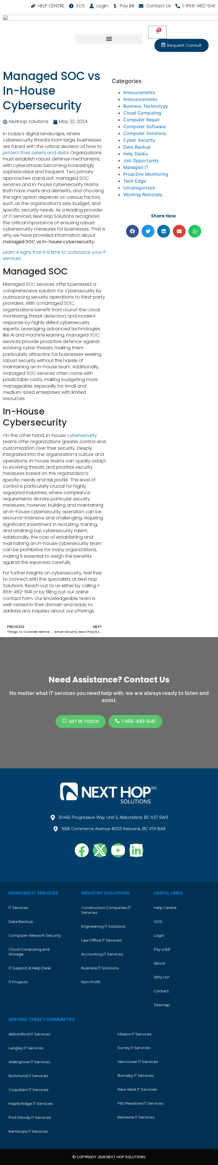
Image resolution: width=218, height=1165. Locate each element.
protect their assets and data (35, 152)
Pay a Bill (162, 949)
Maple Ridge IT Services (31, 1103)
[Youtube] (118, 850)
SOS (158, 921)
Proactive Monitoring (145, 174)
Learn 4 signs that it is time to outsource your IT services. (54, 255)
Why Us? (161, 977)
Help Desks (135, 154)
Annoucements (139, 92)
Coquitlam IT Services (28, 1089)
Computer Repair (141, 119)
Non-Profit (90, 982)
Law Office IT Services (101, 940)
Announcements (140, 99)
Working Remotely (142, 194)
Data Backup (137, 147)
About (159, 963)
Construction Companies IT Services (106, 910)
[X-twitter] (100, 850)
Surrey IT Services (134, 1047)
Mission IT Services (134, 1034)
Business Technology (145, 106)
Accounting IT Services (102, 954)
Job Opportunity (141, 160)
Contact (161, 991)
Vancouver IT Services (138, 1061)
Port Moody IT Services (30, 1117)
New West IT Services (137, 1089)
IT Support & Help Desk (30, 968)
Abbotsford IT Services (29, 1034)
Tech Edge (134, 181)
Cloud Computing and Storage (29, 951)
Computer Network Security (35, 935)
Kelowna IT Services (136, 1117)
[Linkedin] (136, 850)
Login (159, 935)
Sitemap (162, 1005)
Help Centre (165, 907)
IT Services (18, 907)
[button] (109, 39)
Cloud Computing (142, 113)
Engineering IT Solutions (103, 926)
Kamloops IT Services (28, 1131)
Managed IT (135, 167)
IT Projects (18, 982)
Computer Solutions (144, 133)
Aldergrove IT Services (29, 1062)
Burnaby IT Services (136, 1075)
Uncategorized (139, 188)
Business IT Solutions (100, 968)
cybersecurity (82, 435)
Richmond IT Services (28, 1075)
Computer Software (144, 126)
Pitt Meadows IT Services (140, 1103)
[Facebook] (82, 850)
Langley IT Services (26, 1048)
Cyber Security (139, 140)
